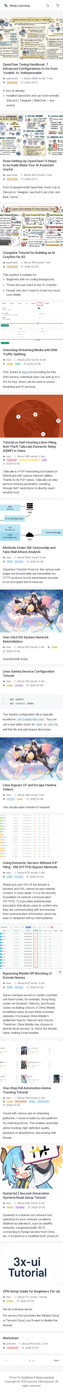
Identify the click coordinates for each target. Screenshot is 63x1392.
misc (8, 359)
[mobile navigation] (57, 5)
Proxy (10, 1207)
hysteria (20, 1207)
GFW (9, 561)
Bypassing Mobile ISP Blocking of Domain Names (27, 975)
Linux (10, 364)
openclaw (12, 78)
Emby (32, 1101)
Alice (25, 372)
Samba (19, 685)
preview (11, 1343)
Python (10, 799)
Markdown (11, 1338)
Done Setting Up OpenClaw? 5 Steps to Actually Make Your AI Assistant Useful (30, 165)
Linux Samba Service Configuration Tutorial (28, 673)
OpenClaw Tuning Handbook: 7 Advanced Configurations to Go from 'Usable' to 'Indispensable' (30, 69)
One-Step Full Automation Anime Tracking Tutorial (27, 1090)
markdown (12, 1348)
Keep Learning (45, 1377)
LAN (44, 460)
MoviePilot (20, 1101)
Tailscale (11, 460)
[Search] (47, 5)
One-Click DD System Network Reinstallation (26, 639)
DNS (17, 364)
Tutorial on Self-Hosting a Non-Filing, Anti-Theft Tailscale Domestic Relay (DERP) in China (30, 447)
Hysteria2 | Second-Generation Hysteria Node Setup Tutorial (26, 1195)
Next (56, 1360)
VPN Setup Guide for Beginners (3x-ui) (31, 1291)
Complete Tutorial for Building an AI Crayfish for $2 (29, 255)
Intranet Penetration (29, 460)
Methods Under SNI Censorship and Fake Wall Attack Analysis (29, 550)
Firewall (19, 561)
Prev (6, 1360)
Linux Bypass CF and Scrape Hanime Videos (29, 787)
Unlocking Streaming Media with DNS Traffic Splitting (30, 352)
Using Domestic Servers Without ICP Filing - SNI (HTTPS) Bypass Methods (30, 865)
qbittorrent (43, 1101)
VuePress (27, 1377)
